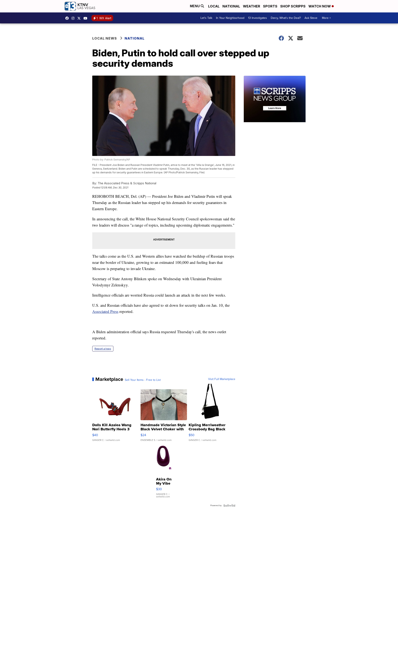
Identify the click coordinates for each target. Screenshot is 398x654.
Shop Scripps (293, 6)
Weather (251, 6)
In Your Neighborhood (230, 18)
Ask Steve (311, 18)
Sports (270, 6)
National (231, 6)
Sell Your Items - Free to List (143, 380)
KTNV (80, 18)
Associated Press (105, 311)
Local (214, 6)
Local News (104, 38)
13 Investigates (257, 18)
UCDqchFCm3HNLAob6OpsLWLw (86, 18)
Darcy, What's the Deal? (286, 18)
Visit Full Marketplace (221, 379)
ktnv (74, 18)
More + (326, 18)
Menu (195, 6)
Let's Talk (206, 18)
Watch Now (320, 6)
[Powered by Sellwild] (229, 505)
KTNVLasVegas (68, 18)
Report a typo (103, 348)
